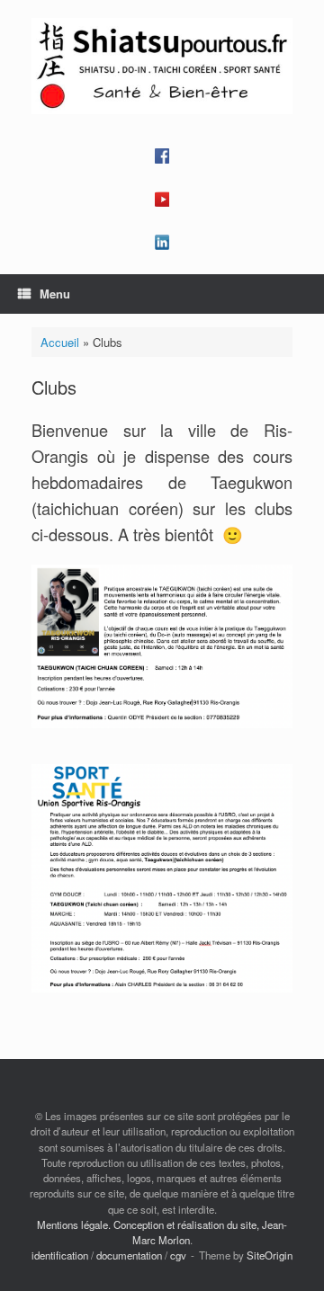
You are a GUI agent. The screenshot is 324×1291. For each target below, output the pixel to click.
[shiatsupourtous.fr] (162, 66)
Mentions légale (72, 1224)
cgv (178, 1255)
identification (60, 1255)
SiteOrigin (269, 1255)
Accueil (59, 342)
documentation (129, 1255)
